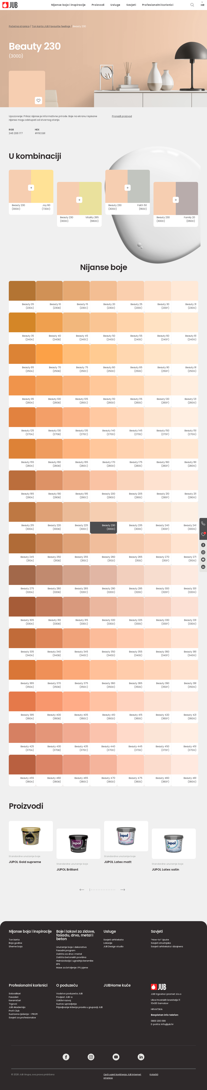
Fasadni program (65, 950)
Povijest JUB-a (64, 997)
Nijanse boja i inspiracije (68, 5)
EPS (58, 964)
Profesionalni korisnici (157, 5)
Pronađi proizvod (122, 116)
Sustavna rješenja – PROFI (23, 1014)
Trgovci (13, 1003)
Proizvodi (98, 5)
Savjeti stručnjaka (161, 943)
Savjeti (131, 5)
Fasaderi (13, 997)
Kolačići (154, 1074)
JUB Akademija (17, 1007)
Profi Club (14, 1010)
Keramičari (15, 1000)
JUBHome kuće (117, 985)
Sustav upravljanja (66, 1003)
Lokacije (108, 943)
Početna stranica (19, 26)
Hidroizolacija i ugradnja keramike (74, 960)
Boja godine (15, 943)
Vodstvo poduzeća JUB (69, 993)
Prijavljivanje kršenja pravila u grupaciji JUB (79, 1007)
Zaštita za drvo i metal (69, 953)
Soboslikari (15, 993)
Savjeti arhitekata (114, 939)
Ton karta (14, 939)
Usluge (115, 5)
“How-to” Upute (160, 939)
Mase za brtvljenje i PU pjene (72, 967)
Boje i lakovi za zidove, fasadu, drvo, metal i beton (75, 935)
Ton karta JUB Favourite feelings (51, 26)
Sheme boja (15, 946)
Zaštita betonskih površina (71, 957)
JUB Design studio (114, 946)
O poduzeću (67, 985)
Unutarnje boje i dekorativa (71, 947)
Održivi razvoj (63, 1000)
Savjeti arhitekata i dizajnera (167, 946)
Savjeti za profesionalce (22, 1017)
